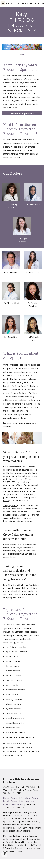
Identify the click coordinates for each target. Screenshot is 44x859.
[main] (22, 22)
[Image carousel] (22, 49)
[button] (3, 3)
